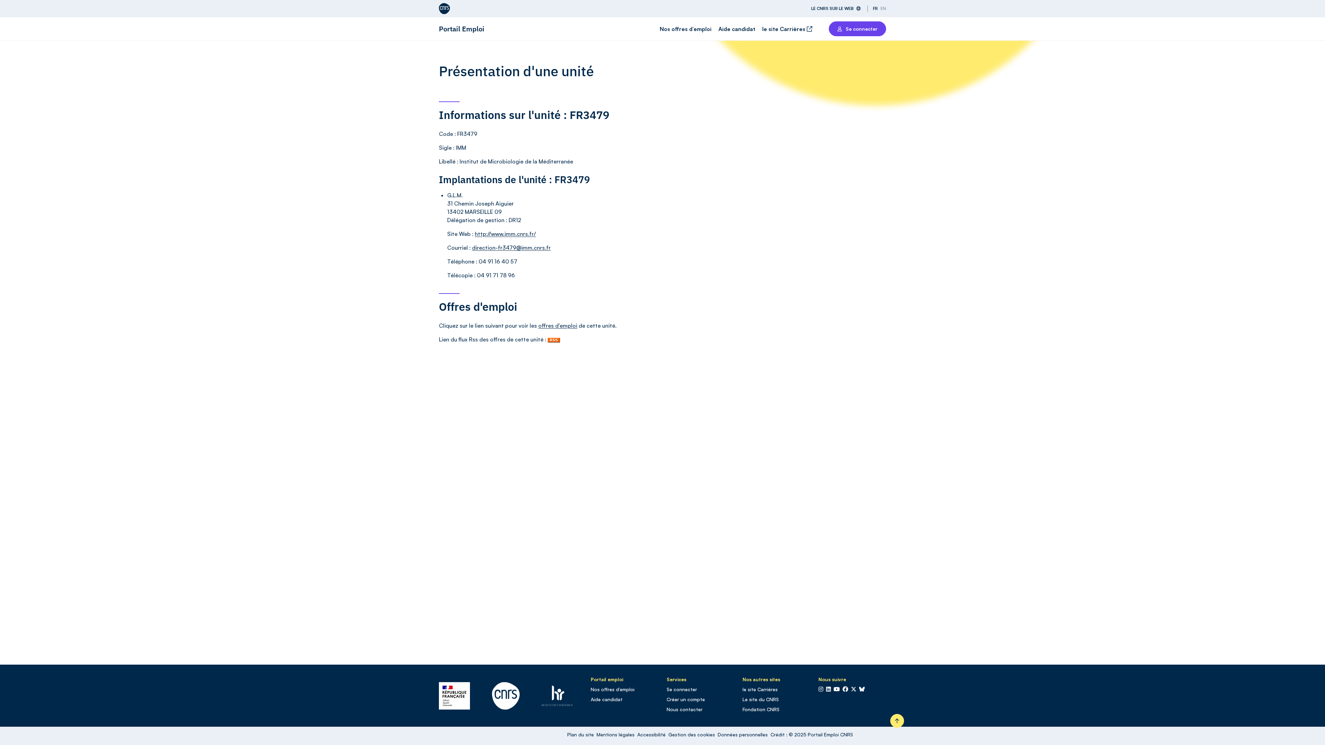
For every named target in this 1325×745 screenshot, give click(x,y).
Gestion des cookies (691, 734)
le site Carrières (784, 29)
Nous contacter (685, 709)
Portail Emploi (461, 28)
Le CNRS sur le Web (832, 8)
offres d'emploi (557, 325)
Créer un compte (686, 699)
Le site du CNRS (761, 699)
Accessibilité (651, 734)
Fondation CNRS (761, 709)
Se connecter (682, 689)
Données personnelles (743, 734)
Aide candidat (736, 29)
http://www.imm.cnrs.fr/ (505, 233)
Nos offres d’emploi (685, 29)
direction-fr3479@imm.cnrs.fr (511, 247)
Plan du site (580, 734)
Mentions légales (616, 734)
